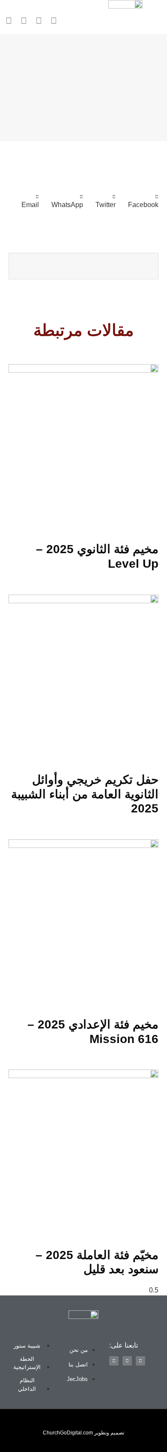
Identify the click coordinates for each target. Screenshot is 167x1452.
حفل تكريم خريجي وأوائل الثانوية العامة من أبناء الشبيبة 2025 (84, 794)
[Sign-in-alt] (53, 20)
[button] (3, 9)
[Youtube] (8, 20)
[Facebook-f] (38, 20)
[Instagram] (23, 20)
